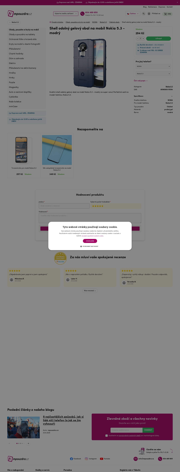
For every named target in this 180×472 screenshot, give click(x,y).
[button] (90, 246)
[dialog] (90, 236)
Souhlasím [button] (90, 241)
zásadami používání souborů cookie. (93, 236)
